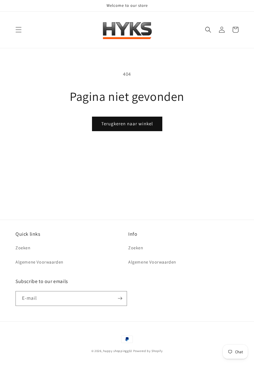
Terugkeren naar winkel (127, 124)
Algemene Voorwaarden (39, 262)
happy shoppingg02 (117, 351)
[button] (18, 29)
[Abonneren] (120, 298)
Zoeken (23, 248)
